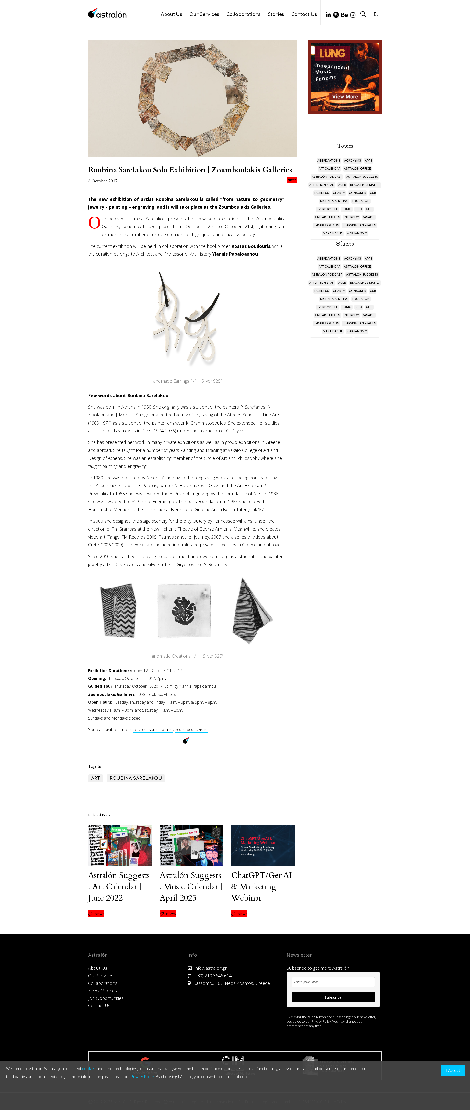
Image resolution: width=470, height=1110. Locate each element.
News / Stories (102, 990)
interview (351, 217)
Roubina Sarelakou (136, 778)
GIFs (369, 209)
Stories (276, 14)
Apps (368, 160)
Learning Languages (359, 225)
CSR (373, 193)
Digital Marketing (334, 201)
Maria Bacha (333, 233)
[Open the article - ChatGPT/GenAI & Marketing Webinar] (263, 845)
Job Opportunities (106, 998)
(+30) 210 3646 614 (212, 976)
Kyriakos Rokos (326, 225)
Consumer (357, 193)
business (321, 193)
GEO (358, 209)
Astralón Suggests (362, 176)
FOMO (347, 209)
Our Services (204, 14)
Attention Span (321, 185)
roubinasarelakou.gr (153, 729)
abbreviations (328, 160)
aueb (342, 185)
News (292, 180)
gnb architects (327, 217)
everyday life (327, 209)
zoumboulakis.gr (191, 729)
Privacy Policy (321, 1021)
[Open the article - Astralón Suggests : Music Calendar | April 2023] (191, 845)
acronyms (352, 160)
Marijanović (357, 233)
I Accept (453, 1070)
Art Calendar (329, 168)
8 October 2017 (102, 181)
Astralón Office (357, 168)
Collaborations (243, 14)
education (361, 201)
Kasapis (369, 217)
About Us (171, 14)
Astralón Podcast (327, 176)
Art (95, 778)
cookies (89, 1068)
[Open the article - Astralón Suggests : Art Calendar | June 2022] (120, 845)
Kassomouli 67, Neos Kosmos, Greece (231, 983)
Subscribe (333, 997)
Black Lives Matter (365, 185)
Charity (339, 193)
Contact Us (304, 14)
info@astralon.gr (210, 968)
